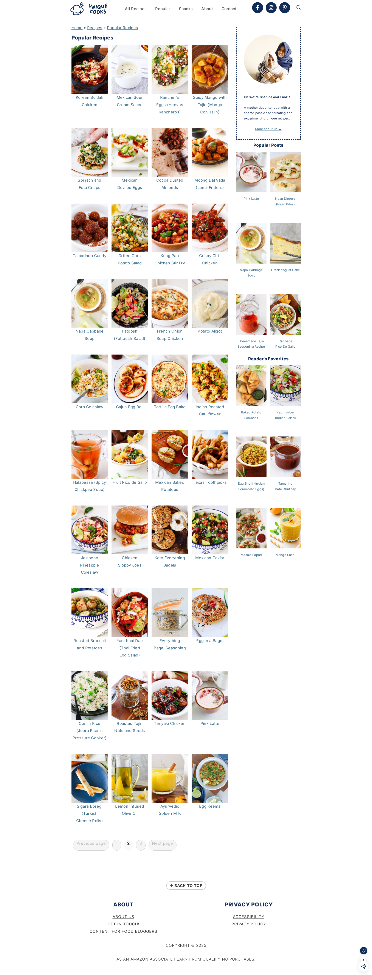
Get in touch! (123, 924)
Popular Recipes (122, 27)
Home (77, 27)
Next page (162, 843)
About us (123, 916)
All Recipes (136, 8)
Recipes (94, 27)
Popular (162, 8)
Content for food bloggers (123, 931)
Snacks (186, 8)
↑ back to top (186, 885)
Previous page (91, 843)
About (207, 8)
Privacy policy (248, 924)
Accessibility (248, 916)
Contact (229, 8)
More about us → (268, 129)
